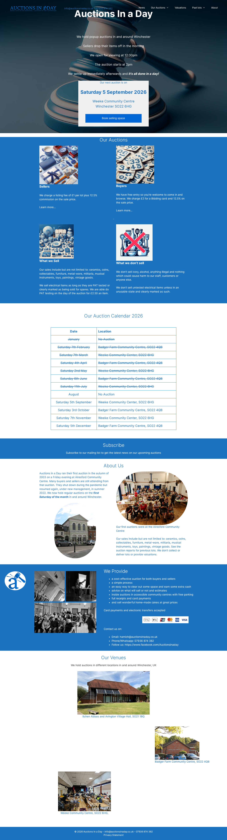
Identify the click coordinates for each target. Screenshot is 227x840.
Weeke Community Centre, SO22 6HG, (84, 813)
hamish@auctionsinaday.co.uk (138, 636)
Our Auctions (158, 7)
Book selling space (113, 118)
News (142, 7)
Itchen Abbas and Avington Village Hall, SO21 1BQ (113, 716)
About (214, 7)
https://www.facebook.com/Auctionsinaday (152, 644)
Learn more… (47, 207)
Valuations (180, 7)
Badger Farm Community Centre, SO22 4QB (182, 761)
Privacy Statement (114, 835)
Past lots (197, 7)
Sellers (44, 186)
